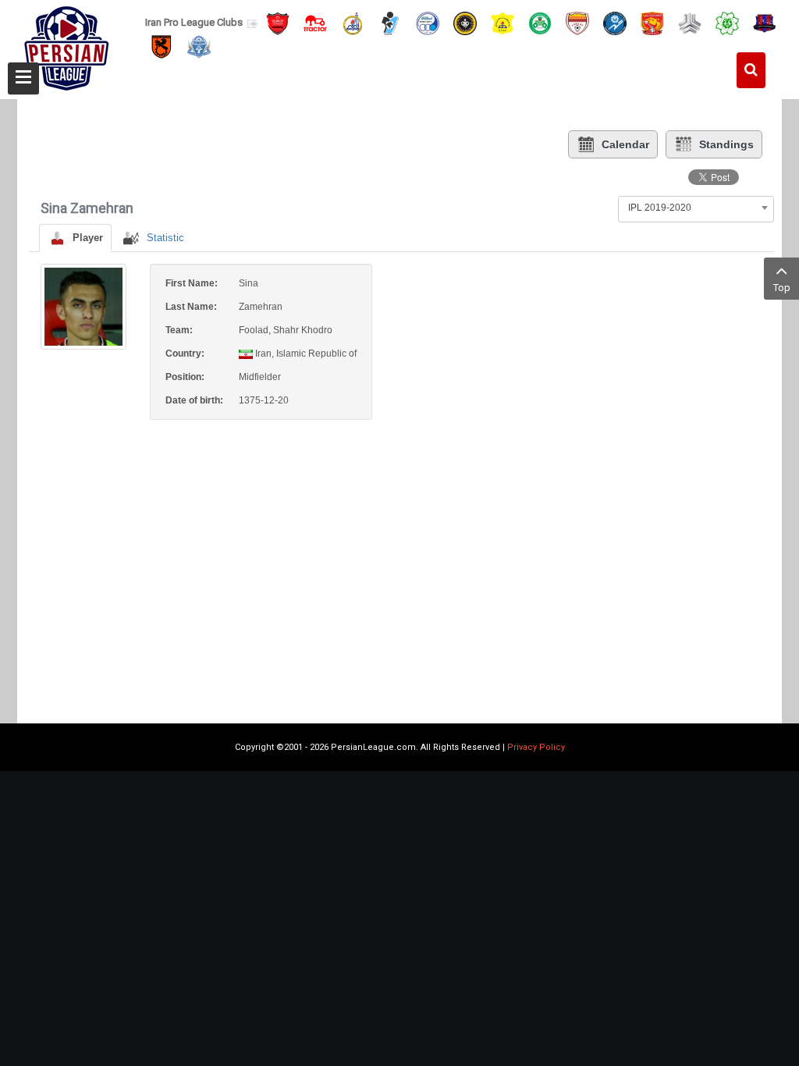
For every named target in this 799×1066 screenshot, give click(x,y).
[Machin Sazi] (727, 22)
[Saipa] (689, 22)
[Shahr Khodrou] (652, 22)
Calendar (625, 144)
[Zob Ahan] (540, 22)
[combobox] (696, 208)
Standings (726, 144)
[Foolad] (577, 22)
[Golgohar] (615, 22)
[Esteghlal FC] (427, 22)
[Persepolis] (277, 22)
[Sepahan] (465, 22)
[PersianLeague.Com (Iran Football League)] (67, 44)
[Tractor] (315, 22)
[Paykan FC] (390, 22)
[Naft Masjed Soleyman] (352, 22)
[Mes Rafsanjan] (161, 46)
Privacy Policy (536, 747)
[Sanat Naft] (502, 22)
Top (781, 287)
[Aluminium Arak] (199, 46)
